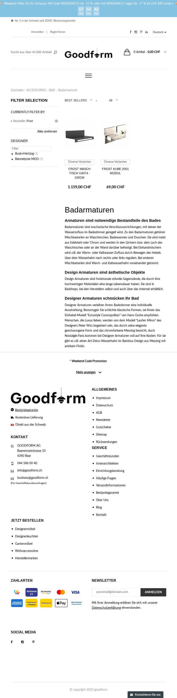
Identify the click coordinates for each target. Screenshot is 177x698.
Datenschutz (104, 405)
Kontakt (101, 514)
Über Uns (102, 500)
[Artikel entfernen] (56, 121)
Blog (99, 507)
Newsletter (103, 420)
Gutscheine (103, 427)
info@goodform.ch (29, 470)
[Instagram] (26, 642)
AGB (99, 412)
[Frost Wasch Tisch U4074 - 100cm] (79, 136)
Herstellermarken (26, 558)
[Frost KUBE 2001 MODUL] (115, 136)
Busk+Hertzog (24, 153)
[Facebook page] (16, 642)
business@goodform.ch (32, 477)
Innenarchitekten (107, 463)
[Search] (34, 53)
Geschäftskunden (107, 456)
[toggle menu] (88, 75)
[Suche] (55, 53)
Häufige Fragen (106, 478)
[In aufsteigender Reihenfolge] (96, 100)
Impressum (103, 398)
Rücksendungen (106, 442)
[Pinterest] (37, 642)
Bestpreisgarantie (64, 20)
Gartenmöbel (23, 543)
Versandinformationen (111, 485)
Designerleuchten (26, 536)
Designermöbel (25, 529)
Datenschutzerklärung (106, 607)
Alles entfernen (47, 131)
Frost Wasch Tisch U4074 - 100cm (79, 173)
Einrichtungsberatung (110, 471)
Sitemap (101, 434)
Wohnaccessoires (26, 551)
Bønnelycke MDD (27, 159)
